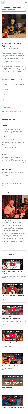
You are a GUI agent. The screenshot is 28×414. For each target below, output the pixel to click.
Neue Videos (7, 107)
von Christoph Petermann (13, 8)
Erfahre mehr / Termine (10, 104)
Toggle (3, 2)
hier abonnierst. (8, 173)
